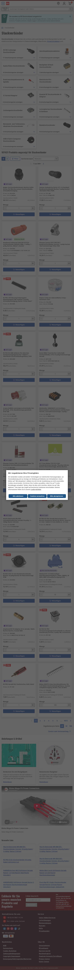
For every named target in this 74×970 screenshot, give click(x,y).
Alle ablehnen (18, 496)
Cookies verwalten (37, 496)
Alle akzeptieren (56, 496)
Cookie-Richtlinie (36, 489)
